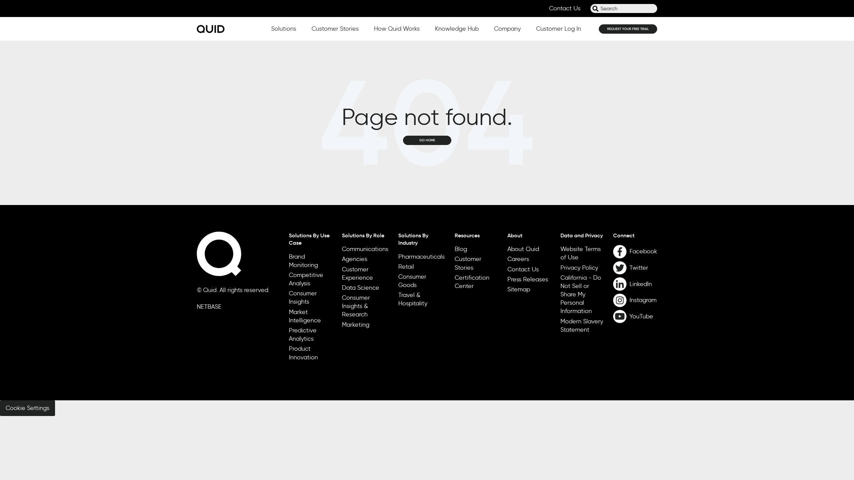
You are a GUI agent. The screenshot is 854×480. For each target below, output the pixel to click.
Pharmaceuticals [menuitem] (421, 256)
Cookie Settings (27, 408)
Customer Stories (335, 28)
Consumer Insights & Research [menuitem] (356, 306)
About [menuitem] (514, 235)
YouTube (641, 316)
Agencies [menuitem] (354, 259)
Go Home (427, 140)
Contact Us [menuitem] (523, 269)
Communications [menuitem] (365, 249)
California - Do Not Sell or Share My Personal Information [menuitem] (580, 294)
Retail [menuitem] (406, 266)
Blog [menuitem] (461, 249)
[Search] (595, 8)
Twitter (638, 267)
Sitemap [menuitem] (518, 289)
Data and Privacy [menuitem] (581, 235)
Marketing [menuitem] (355, 324)
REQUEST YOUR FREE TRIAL (628, 29)
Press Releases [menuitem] (527, 279)
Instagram (643, 300)
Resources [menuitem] (467, 235)
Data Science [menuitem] (360, 287)
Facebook (643, 251)
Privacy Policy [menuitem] (579, 267)
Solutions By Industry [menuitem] (413, 239)
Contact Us (564, 8)
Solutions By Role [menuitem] (363, 235)
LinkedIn (640, 284)
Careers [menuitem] (518, 259)
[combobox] (623, 8)
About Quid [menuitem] (523, 249)
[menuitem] (635, 235)
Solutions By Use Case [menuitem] (309, 239)
